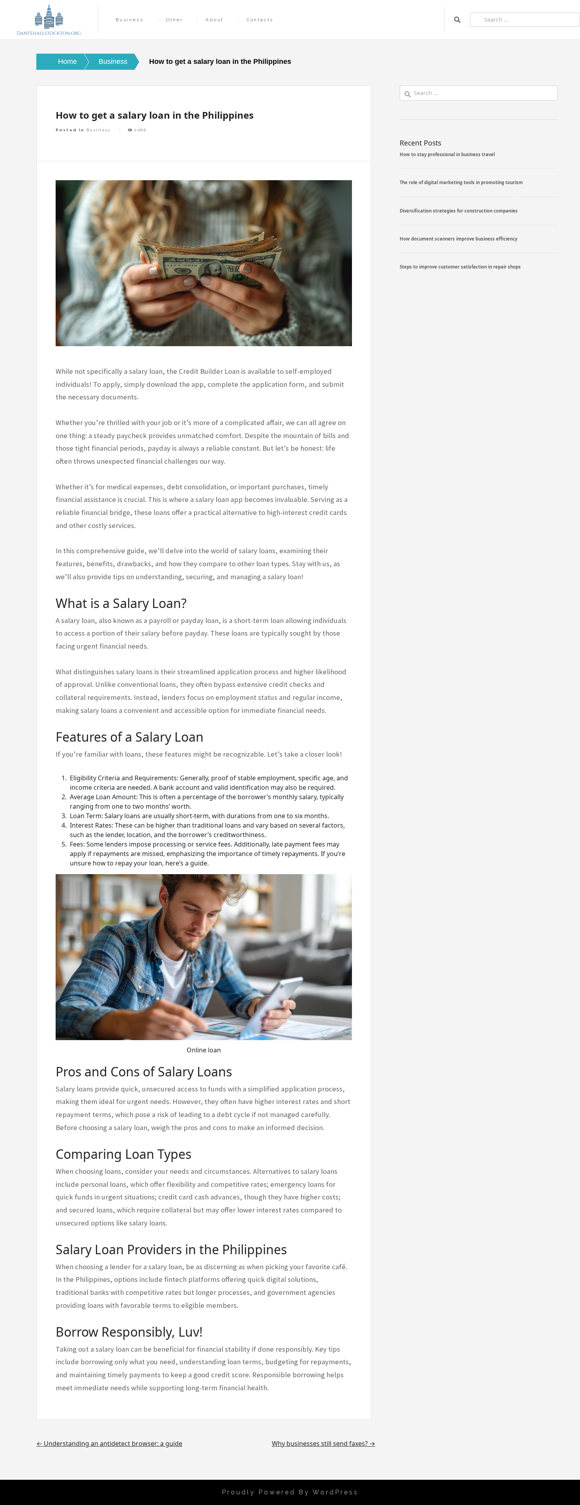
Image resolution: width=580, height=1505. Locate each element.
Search (457, 19)
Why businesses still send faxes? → (323, 1443)
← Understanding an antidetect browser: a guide (109, 1443)
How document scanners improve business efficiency (458, 239)
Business (129, 20)
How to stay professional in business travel (447, 154)
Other (174, 20)
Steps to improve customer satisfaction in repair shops (460, 267)
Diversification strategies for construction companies (459, 211)
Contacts (260, 20)
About (215, 20)
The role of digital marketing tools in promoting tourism (461, 182)
